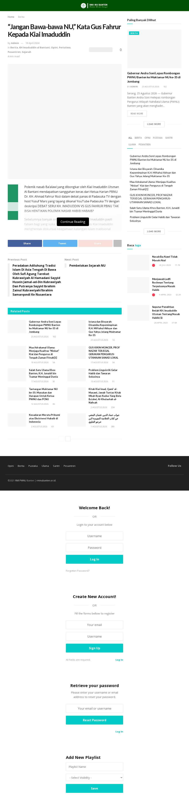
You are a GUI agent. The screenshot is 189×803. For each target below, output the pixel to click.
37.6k (174, 322)
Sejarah (26, 52)
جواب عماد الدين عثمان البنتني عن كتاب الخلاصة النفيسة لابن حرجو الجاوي (104, 418)
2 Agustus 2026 (98, 407)
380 (112, 426)
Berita (21, 16)
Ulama (132, 144)
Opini (54, 47)
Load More (154, 124)
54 (53, 362)
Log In (119, 659)
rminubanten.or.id (46, 480)
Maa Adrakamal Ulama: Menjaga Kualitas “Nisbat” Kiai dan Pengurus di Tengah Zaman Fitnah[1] (153, 185)
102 (54, 336)
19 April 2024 (32, 43)
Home (11, 16)
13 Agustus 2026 (99, 381)
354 (112, 407)
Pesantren (14, 52)
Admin (15, 43)
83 (52, 426)
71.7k (177, 265)
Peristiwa (65, 47)
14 (113, 339)
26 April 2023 (161, 322)
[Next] (68, 438)
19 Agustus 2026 (39, 362)
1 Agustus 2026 (98, 426)
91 (113, 381)
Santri (169, 137)
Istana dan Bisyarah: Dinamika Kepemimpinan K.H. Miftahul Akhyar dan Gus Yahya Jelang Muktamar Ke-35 (105, 328)
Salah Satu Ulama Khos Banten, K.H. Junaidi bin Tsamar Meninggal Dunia (43, 373)
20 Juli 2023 (165, 265)
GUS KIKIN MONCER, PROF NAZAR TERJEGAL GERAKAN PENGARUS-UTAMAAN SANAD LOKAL (151, 198)
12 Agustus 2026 (39, 404)
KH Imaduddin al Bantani (34, 47)
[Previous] (61, 438)
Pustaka (158, 137)
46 (53, 404)
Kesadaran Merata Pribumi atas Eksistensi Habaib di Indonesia (44, 418)
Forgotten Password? (78, 570)
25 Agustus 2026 (39, 336)
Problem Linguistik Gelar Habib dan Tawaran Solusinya (103, 373)
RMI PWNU (20, 480)
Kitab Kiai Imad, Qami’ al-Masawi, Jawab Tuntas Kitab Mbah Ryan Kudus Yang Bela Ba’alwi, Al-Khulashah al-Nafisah (105, 396)
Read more (137, 113)
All (130, 137)
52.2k (178, 294)
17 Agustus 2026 (99, 362)
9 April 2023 (165, 294)
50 (53, 381)
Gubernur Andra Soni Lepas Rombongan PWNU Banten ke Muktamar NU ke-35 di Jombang (154, 77)
